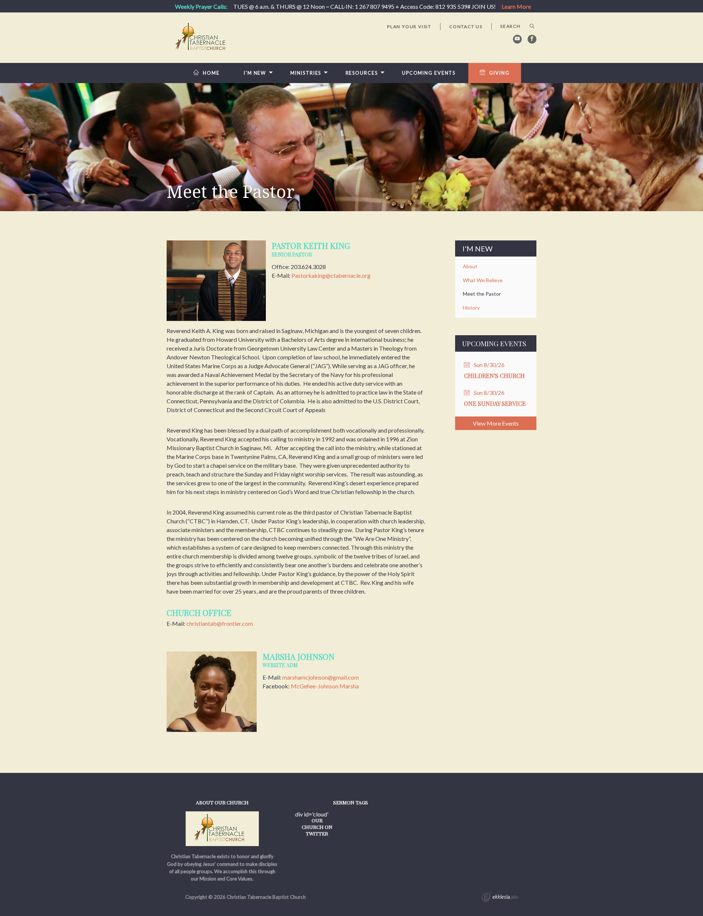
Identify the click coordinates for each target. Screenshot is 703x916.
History (471, 307)
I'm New (255, 73)
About (470, 266)
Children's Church (494, 376)
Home (211, 73)
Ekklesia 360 (499, 898)
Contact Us (466, 26)
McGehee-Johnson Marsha (325, 686)
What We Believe (483, 280)
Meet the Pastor (482, 294)
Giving (499, 73)
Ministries (305, 73)
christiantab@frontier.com (219, 623)
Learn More (516, 6)
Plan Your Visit (409, 26)
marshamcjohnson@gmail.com (320, 677)
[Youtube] (517, 39)
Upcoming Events (428, 73)
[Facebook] (532, 39)
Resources (362, 73)
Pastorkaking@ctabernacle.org (331, 275)
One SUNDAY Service (495, 403)
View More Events (496, 423)
